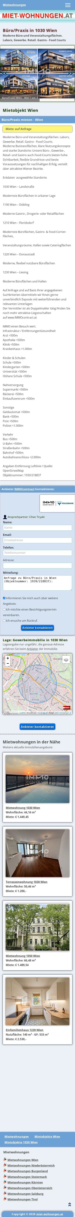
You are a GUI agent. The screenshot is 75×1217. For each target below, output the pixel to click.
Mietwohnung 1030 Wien (23, 808)
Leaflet (22, 712)
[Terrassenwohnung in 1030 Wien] (37, 877)
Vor (70, 73)
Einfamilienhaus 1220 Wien (24, 1030)
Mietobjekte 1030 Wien (21, 1142)
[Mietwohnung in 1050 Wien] (37, 951)
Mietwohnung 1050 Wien (23, 956)
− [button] (8, 663)
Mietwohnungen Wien (23, 1160)
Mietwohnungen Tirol (23, 1199)
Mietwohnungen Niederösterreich (31, 1165)
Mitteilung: (10, 573)
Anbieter (32, 649)
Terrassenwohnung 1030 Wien (26, 882)
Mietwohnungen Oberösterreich (30, 1188)
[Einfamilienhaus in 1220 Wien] (37, 1025)
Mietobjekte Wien (47, 1137)
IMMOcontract (24, 489)
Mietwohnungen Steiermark (27, 1177)
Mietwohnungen (14, 5)
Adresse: (8, 560)
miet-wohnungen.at (63, 712)
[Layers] (66, 659)
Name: (7, 522)
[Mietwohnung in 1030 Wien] (37, 803)
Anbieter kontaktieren (37, 727)
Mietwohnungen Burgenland (28, 1171)
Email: (7, 535)
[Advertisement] (37, 1086)
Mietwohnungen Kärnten (25, 1182)
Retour (5, 73)
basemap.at (42, 712)
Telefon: (8, 547)
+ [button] (8, 658)
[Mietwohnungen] (37, 20)
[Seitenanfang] (70, 1205)
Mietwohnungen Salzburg (25, 1194)
